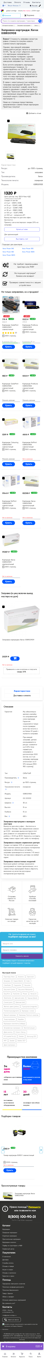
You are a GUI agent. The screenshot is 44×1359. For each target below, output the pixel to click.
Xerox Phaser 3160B (28, 252)
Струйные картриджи (9, 1236)
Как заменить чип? (8, 1303)
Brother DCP (21, 1041)
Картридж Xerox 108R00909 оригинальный (8, 562)
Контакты (36, 2)
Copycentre (17, 985)
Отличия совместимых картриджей (14, 1300)
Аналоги (21, 977)
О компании (6, 1256)
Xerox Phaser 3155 (27, 248)
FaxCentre (16, 994)
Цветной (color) (19, 998)
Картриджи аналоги (9, 1242)
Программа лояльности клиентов (13, 1284)
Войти (39, 1357)
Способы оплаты (7, 1263)
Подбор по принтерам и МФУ (12, 1245)
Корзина (33, 15)
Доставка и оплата (22, 695)
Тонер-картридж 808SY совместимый (18, 1155)
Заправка (7, 981)
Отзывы (26, 2)
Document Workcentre (25, 989)
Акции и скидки (7, 1269)
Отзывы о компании (9, 1273)
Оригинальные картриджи (11, 1239)
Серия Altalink (18, 981)
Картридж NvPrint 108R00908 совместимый (29, 444)
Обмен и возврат (8, 1297)
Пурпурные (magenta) (29, 1006)
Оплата (17, 2)
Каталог (13, 1357)
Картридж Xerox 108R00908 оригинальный (28, 503)
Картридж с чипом (28, 1011)
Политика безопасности (10, 1290)
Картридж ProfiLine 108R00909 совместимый (30, 327)
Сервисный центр (8, 1249)
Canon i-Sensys (21, 1032)
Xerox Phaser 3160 (8, 252)
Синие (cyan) (8, 1002)
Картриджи (6, 1229)
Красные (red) (20, 1002)
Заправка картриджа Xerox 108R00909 (18, 640)
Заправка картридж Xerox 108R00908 (25, 1195)
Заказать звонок (22, 956)
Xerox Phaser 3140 (8, 248)
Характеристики (22, 691)
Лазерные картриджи (9, 1232)
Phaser (25, 994)
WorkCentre (7, 998)
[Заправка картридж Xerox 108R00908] (22, 133)
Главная (5, 1357)
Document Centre (9, 989)
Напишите (34, 1207)
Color (28, 981)
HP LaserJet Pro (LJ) (10, 1036)
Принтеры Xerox (9, 977)
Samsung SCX (31, 1036)
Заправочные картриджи (12, 1028)
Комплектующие (29, 1028)
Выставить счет (22, 239)
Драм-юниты (8, 1032)
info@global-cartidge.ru (9, 1315)
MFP (5, 1041)
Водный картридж (10, 1015)
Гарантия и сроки (8, 1276)
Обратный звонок (13, 1320)
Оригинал (30, 977)
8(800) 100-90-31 (22, 1217)
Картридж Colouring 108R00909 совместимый (10, 444)
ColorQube (7, 985)
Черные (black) (32, 998)
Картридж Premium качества (28, 1015)
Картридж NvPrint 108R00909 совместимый (9, 503)
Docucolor (27, 985)
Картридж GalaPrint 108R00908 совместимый (10, 386)
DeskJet (21, 1036)
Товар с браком (7, 1293)
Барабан (21, 1019)
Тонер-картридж (9, 1019)
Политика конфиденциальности (13, 1287)
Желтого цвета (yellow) (11, 1006)
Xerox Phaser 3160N (9, 255)
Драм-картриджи (9, 1045)
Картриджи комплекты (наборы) (14, 1023)
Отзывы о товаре (8, 1266)
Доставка (8, 2)
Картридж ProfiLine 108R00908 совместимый (30, 386)
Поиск (31, 1357)
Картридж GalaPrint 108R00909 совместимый (10, 327)
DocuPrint (7, 994)
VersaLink (33, 994)
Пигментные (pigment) (11, 1011)
